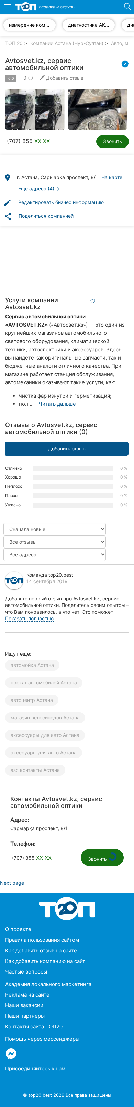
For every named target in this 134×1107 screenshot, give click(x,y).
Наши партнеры (25, 1016)
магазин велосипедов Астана (45, 717)
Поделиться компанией (39, 216)
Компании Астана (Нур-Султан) (66, 43)
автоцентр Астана (32, 700)
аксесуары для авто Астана (44, 752)
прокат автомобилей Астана (44, 682)
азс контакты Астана (35, 770)
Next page (12, 883)
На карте (111, 177)
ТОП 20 (14, 43)
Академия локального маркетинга (48, 984)
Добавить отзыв (67, 448)
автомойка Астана (32, 665)
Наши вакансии (24, 1005)
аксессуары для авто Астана (45, 735)
